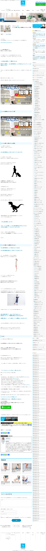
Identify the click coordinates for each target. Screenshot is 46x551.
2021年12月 (36, 451)
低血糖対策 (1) (37, 276)
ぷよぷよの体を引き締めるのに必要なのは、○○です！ (6, 526)
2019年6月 (35, 504)
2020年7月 (35, 481)
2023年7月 (35, 417)
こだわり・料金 (13, 10)
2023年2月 (35, 426)
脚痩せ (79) (36, 254)
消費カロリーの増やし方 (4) (39, 143)
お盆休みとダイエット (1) (39, 302)
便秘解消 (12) (37, 278)
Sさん (19, 379)
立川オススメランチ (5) (37, 320)
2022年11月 (36, 431)
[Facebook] (3, 441)
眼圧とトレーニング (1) (38, 290)
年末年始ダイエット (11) (38, 304)
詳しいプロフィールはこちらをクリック (20, 450)
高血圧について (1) (37, 334)
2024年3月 (35, 403)
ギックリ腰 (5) (37, 98)
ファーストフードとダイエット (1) (39, 173)
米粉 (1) (36, 195)
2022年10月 (36, 433)
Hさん (18, 378)
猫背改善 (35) (37, 95)
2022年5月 (35, 442)
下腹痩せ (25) (37, 233)
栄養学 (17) (35, 315)
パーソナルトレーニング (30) (38, 209)
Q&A (23, 10)
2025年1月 (35, 385)
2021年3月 (35, 467)
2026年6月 (35, 358)
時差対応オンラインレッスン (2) (39, 347)
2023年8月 (35, 415)
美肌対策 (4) (36, 327)
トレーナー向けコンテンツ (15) (39, 75)
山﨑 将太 (7, 441)
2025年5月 (35, 378)
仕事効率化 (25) (36, 263)
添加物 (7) (36, 190)
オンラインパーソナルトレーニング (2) (39, 66)
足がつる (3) (36, 114)
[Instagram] (4, 441)
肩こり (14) (36, 110)
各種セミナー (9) (36, 342)
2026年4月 (35, 362)
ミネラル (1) (36, 273)
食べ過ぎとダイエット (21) (39, 204)
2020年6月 (35, 483)
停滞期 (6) (36, 141)
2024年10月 (36, 390)
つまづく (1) (36, 271)
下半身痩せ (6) (37, 231)
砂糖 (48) (36, 192)
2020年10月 (36, 476)
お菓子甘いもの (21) (38, 160)
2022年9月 (35, 435)
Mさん (15, 378)
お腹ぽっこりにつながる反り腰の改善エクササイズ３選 (26, 526)
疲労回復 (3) (36, 287)
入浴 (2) (36, 280)
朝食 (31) (36, 185)
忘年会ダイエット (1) (38, 306)
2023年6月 (35, 419)
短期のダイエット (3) (38, 292)
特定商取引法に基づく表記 (8, 539)
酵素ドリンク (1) (37, 199)
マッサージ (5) (37, 134)
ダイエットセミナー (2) (37, 131)
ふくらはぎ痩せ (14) (38, 223)
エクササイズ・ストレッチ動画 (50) (39, 120)
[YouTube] (3, 443)
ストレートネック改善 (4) (39, 84)
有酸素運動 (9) (36, 311)
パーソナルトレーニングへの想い (8, 10)
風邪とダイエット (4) (38, 148)
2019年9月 (35, 499)
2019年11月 (36, 495)
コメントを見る (8, 34)
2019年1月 (35, 513)
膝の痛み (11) (37, 105)
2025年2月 (35, 383)
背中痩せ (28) (37, 252)
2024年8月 (35, 394)
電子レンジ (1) (37, 297)
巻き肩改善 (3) (37, 93)
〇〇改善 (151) (36, 81)
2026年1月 (35, 367)
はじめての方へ (18, 10)
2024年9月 (35, 392)
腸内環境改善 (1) (37, 112)
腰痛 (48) (36, 103)
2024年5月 (35, 399)
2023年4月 (35, 422)
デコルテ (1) (36, 218)
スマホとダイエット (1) (37, 129)
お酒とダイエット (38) (38, 162)
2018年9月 (35, 520)
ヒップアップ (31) (37, 221)
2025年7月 (35, 374)
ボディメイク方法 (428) (37, 213)
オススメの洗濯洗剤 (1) (37, 122)
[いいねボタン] (2, 34)
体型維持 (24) (37, 238)
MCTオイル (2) (37, 153)
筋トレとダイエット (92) (38, 146)
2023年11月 (36, 410)
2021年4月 (35, 465)
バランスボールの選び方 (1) (38, 211)
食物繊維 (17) (37, 206)
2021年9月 (35, 456)
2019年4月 (35, 508)
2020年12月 (36, 472)
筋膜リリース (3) (36, 325)
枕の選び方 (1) (36, 313)
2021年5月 (35, 463)
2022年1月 (35, 449)
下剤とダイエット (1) (37, 259)
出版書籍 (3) (36, 299)
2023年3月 (35, 424)
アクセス (38, 10)
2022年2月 (35, 447)
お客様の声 (28, 10)
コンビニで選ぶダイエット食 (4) (39, 168)
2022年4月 (35, 444)
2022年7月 (35, 438)
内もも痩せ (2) (37, 240)
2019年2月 (35, 511)
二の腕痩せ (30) (37, 235)
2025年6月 (35, 376)
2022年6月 (35, 440)
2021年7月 (35, 460)
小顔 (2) (36, 245)
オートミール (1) (37, 155)
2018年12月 (36, 515)
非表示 (9, 438)
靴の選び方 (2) (36, 332)
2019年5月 (35, 506)
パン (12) (36, 170)
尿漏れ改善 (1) (37, 91)
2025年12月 (36, 369)
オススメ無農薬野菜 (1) (37, 124)
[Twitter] (1, 441)
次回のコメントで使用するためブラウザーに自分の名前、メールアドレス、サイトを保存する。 (16, 517)
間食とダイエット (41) (38, 202)
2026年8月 (35, 355)
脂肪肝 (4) (36, 294)
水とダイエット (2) (38, 188)
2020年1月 (35, 492)
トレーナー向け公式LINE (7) (38, 77)
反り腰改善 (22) (37, 88)
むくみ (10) (36, 228)
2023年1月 (35, 428)
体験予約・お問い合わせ (43, 10)
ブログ (33, 10)
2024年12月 (36, 387)
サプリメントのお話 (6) (37, 126)
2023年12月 (36, 408)
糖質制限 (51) (37, 197)
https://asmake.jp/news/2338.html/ (6, 42)
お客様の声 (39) (36, 68)
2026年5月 (35, 360)
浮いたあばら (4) (37, 247)
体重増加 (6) (36, 139)
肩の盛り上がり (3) (38, 250)
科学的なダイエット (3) (37, 318)
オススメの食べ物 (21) (38, 157)
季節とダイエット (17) (37, 301)
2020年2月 (35, 490)
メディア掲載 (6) (36, 338)
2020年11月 (36, 474)
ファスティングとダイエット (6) (39, 176)
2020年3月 (35, 488)
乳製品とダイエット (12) (38, 178)
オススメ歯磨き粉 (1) (38, 266)
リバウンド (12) (37, 136)
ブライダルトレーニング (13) (39, 226)
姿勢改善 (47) (37, 243)
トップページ (3, 10)
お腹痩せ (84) (37, 214)
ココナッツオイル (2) (38, 165)
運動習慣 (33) (36, 330)
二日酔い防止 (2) (36, 261)
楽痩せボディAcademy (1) (38, 349)
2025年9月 (35, 371)
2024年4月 (35, 401)
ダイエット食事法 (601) (37, 150)
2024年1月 (35, 406)
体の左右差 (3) (37, 86)
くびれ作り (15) (37, 216)
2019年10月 (36, 497)
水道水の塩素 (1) (37, 283)
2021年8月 (35, 458)
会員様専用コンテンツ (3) (38, 340)
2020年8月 (35, 479)
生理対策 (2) (36, 285)
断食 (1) (36, 183)
